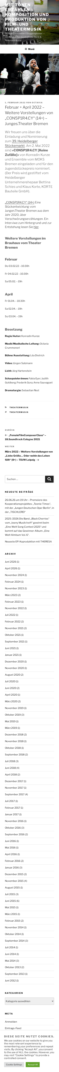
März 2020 (11, 701)
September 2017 (14, 794)
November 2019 (14, 708)
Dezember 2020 (14, 661)
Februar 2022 (12, 621)
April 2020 (11, 694)
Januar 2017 (12, 814)
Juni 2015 (10, 900)
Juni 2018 (10, 767)
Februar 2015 (12, 920)
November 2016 (14, 821)
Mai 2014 (10, 960)
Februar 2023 (13, 601)
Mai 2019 (10, 721)
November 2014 (14, 927)
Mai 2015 (10, 907)
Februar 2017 (12, 807)
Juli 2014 (10, 947)
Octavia (37, 102)
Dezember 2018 (14, 734)
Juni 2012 (10, 980)
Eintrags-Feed (13, 1028)
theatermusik (19, 407)
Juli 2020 (10, 681)
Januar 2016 (12, 867)
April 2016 (11, 854)
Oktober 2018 (13, 747)
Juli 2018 (10, 761)
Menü (31, 49)
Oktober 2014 (13, 934)
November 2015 (14, 880)
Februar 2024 (13, 581)
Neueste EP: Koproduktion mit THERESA (28, 541)
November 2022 (14, 608)
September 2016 (15, 834)
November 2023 (14, 588)
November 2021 (14, 628)
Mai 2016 (10, 847)
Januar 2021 (12, 654)
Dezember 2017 (14, 781)
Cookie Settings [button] (14, 1064)
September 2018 (15, 754)
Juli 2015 (10, 894)
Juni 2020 (10, 688)
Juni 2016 (10, 841)
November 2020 (14, 668)
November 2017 (14, 787)
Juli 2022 (10, 614)
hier (36, 227)
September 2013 (15, 973)
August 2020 (12, 674)
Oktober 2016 (13, 827)
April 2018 (11, 774)
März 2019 (11, 727)
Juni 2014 (10, 954)
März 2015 (11, 914)
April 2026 (11, 568)
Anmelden (11, 1021)
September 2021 (14, 641)
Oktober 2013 (13, 967)
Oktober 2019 (13, 714)
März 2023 (11, 595)
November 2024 (14, 575)
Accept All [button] (33, 1064)
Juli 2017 (10, 801)
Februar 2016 (12, 860)
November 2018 (14, 741)
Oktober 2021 (13, 634)
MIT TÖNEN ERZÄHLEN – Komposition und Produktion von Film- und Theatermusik (27, 17)
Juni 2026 (10, 561)
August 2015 (12, 887)
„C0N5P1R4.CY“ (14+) (19, 202)
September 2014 (15, 940)
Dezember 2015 (14, 874)
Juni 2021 (10, 648)
